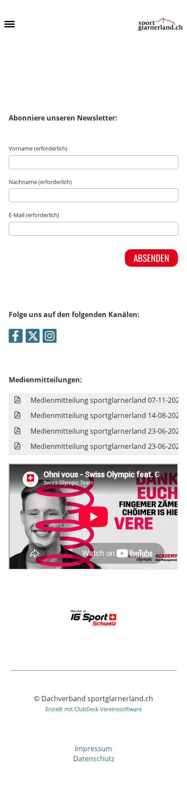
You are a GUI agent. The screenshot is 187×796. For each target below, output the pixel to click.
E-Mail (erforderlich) (34, 215)
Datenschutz (93, 758)
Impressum (93, 748)
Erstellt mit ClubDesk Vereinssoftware (93, 709)
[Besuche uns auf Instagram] (50, 337)
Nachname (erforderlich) (40, 182)
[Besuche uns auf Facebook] (16, 337)
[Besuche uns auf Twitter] (33, 337)
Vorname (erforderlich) (38, 148)
